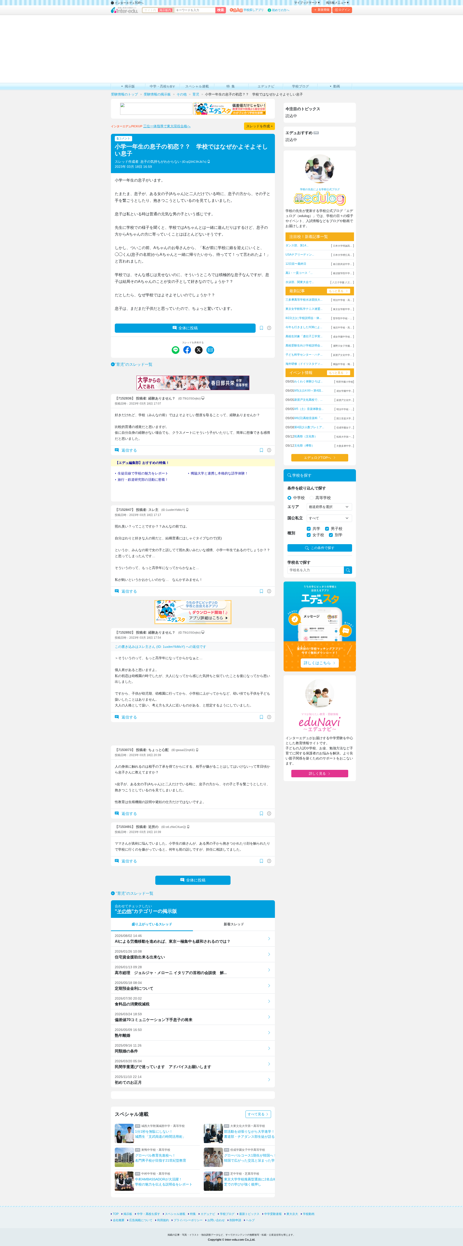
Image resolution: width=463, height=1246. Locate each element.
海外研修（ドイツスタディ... (304, 364)
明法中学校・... (344, 409)
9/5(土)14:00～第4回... (308, 390)
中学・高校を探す (148, 1214)
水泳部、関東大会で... (300, 282)
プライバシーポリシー (188, 1220)
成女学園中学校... (342, 336)
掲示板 (127, 1214)
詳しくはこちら (317, 663)
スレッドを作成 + (259, 126)
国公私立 (295, 518)
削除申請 (235, 1220)
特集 (193, 1214)
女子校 (318, 535)
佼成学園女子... (344, 427)
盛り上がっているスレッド (152, 924)
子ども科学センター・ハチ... (304, 354)
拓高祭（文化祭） (305, 436)
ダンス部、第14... (297, 245)
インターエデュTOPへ (128, 3)
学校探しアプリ (254, 10)
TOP (116, 1214)
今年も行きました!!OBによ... (304, 327)
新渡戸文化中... (344, 400)
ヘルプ (250, 1220)
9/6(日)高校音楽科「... (308, 418)
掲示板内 (165, 10)
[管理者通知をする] (269, 328)
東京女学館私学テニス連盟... (304, 309)
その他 (124, 911)
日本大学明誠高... (342, 245)
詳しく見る (317, 773)
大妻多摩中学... (344, 446)
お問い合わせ (216, 1220)
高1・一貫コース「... (299, 273)
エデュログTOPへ (317, 458)
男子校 (336, 529)
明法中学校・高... (342, 300)
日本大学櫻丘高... (342, 255)
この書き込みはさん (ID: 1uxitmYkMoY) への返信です (160, 647)
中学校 (299, 498)
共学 (316, 529)
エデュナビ (208, 1214)
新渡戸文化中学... (342, 355)
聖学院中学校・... (342, 318)
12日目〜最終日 (296, 263)
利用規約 (163, 1220)
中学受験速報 (273, 1214)
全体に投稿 (188, 328)
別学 (338, 535)
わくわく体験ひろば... (308, 381)
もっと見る (336, 291)
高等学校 (323, 498)
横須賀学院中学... (342, 273)
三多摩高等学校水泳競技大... (304, 299)
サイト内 (150, 10)
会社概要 (118, 1220)
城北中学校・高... (342, 327)
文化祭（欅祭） (304, 445)
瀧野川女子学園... (342, 346)
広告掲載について (140, 1220)
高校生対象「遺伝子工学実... (304, 336)
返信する (129, 450)
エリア (293, 507)
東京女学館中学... (342, 309)
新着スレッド (234, 924)
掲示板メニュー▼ (337, 2)
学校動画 (308, 1214)
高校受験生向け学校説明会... (304, 345)
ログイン (344, 9)
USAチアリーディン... (300, 254)
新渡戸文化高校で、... (308, 399)
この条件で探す (322, 548)
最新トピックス (249, 1214)
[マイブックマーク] (261, 450)
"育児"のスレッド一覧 (133, 364)
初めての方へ (280, 10)
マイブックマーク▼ (307, 2)
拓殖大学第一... (344, 436)
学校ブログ (227, 1214)
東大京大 (292, 1214)
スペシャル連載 (175, 1214)
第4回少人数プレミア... (309, 427)
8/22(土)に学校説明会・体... (303, 318)
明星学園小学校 (344, 381)
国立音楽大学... (344, 418)
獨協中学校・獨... (342, 364)
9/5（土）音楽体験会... (309, 409)
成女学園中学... (344, 391)
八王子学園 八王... (342, 282)
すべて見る (257, 1114)
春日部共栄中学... (342, 264)
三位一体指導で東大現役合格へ (167, 126)
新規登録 (323, 9)
